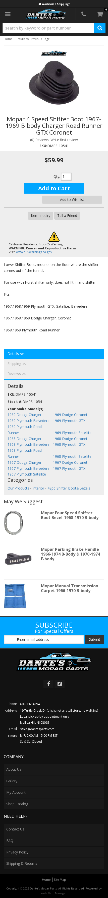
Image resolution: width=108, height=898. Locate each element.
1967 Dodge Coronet (70, 462)
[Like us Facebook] (48, 684)
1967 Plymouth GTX (69, 468)
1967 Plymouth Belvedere (28, 468)
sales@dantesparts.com (37, 729)
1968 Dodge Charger (24, 438)
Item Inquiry (40, 215)
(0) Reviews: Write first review (54, 139)
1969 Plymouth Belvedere (28, 420)
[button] (54, 28)
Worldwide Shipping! (56, 4)
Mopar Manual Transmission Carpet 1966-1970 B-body (69, 588)
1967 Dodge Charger (24, 462)
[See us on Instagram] (60, 684)
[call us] (84, 14)
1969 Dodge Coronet (70, 414)
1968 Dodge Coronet (70, 438)
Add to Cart (54, 188)
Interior (38, 488)
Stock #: (15, 401)
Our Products (18, 488)
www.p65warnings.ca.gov (34, 252)
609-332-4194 (30, 704)
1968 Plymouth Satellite (72, 456)
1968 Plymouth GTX (69, 444)
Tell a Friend (67, 215)
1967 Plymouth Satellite (27, 474)
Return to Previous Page (33, 39)
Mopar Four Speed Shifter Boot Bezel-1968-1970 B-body (69, 515)
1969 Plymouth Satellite (72, 432)
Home (8, 39)
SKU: (43, 145)
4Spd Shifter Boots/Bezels (68, 488)
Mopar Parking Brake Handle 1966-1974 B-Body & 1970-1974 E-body (70, 554)
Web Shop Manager (54, 893)
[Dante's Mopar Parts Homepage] (46, 14)
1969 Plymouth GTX (69, 420)
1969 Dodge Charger (24, 414)
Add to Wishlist (72, 199)
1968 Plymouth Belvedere (28, 444)
